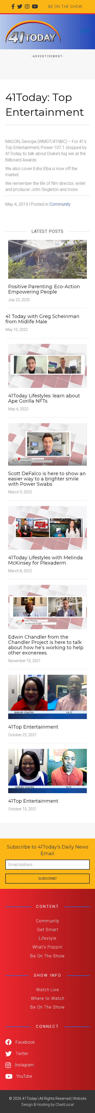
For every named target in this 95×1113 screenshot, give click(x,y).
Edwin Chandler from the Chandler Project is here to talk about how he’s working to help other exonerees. (45, 645)
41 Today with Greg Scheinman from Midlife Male (42, 319)
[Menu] (85, 31)
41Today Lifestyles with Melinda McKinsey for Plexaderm (45, 560)
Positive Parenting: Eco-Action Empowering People (44, 289)
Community (59, 204)
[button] (47, 879)
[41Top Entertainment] (47, 696)
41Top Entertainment (33, 727)
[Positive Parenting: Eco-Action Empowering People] (47, 259)
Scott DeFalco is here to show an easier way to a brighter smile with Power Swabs (47, 479)
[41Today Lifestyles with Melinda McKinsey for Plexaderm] (47, 527)
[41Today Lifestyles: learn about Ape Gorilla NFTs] (47, 365)
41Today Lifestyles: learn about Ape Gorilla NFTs (44, 398)
